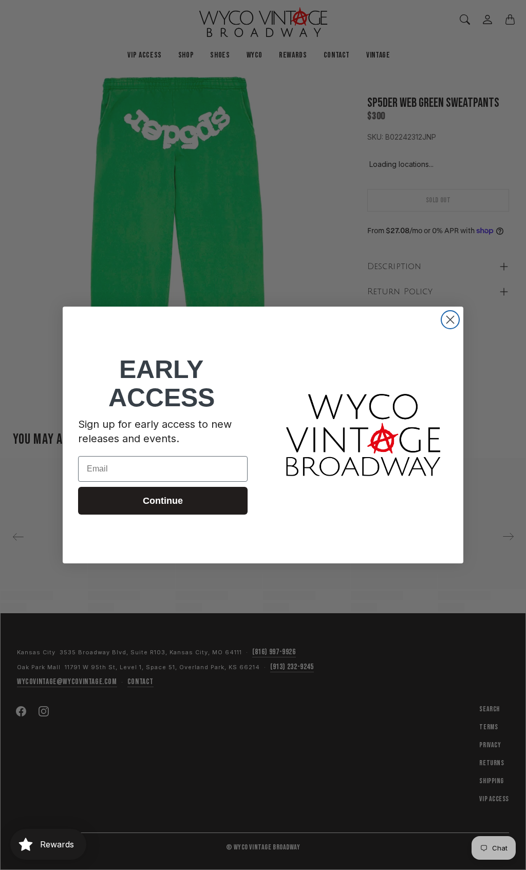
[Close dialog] (450, 320)
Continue (163, 501)
